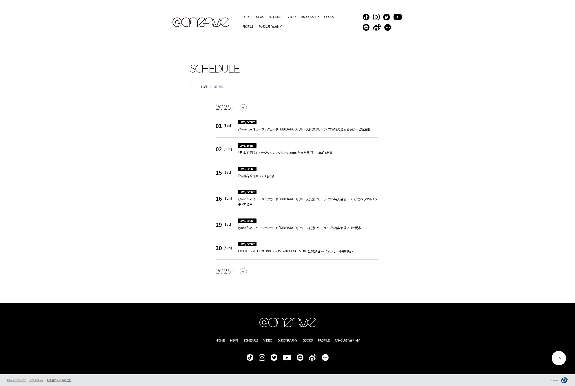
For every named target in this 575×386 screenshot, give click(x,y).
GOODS (328, 17)
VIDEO (291, 17)
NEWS (259, 17)
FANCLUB (270, 26)
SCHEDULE (275, 17)
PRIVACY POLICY (16, 380)
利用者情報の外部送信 (59, 380)
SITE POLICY (36, 380)
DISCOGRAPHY (310, 17)
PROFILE (247, 26)
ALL (192, 86)
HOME (246, 17)
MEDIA (218, 86)
